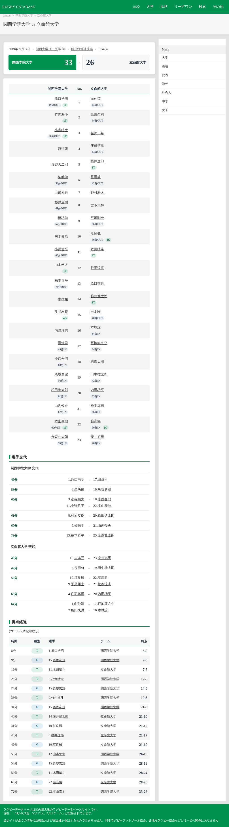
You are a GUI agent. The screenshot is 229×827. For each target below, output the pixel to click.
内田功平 (97, 390)
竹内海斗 (61, 114)
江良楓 (96, 233)
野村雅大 (97, 192)
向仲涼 (96, 99)
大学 (150, 6)
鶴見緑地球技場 (82, 49)
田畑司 (63, 343)
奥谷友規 (61, 312)
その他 (218, 6)
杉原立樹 (61, 202)
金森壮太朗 (59, 437)
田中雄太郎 (99, 374)
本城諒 (96, 327)
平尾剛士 (97, 218)
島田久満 (97, 114)
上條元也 (61, 192)
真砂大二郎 (59, 164)
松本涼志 (97, 405)
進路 (164, 6)
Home (7, 15)
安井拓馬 (97, 437)
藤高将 (96, 421)
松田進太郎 (59, 390)
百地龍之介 (99, 343)
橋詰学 (63, 218)
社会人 (166, 92)
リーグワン (183, 6)
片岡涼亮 (97, 268)
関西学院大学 (58, 88)
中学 (165, 101)
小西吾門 (61, 358)
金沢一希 (97, 133)
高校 (136, 6)
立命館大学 (99, 88)
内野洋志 (61, 330)
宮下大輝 (97, 205)
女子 (165, 110)
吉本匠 (96, 312)
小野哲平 (61, 249)
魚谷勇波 (61, 374)
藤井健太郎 (99, 296)
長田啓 (96, 177)
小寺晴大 (61, 130)
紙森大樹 (97, 362)
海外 (165, 84)
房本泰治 (61, 236)
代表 (165, 75)
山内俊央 (61, 405)
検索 (202, 6)
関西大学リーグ (47, 49)
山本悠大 (61, 265)
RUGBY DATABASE (18, 7)
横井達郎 (97, 161)
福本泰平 (61, 280)
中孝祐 (63, 299)
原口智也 (97, 283)
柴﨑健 (63, 177)
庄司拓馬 (97, 145)
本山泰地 (61, 421)
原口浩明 (61, 99)
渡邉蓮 (63, 149)
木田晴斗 (97, 249)
